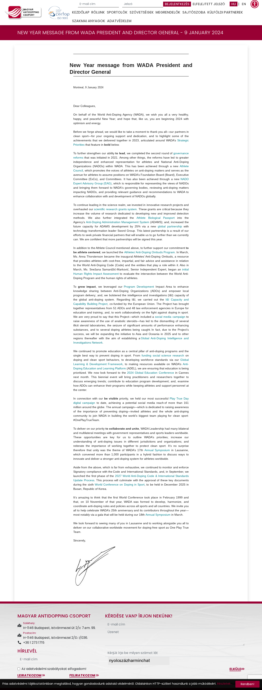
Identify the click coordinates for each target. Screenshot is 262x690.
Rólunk (98, 12)
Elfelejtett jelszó (209, 4)
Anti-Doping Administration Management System (117, 222)
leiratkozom (29, 675)
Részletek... (224, 684)
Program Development (139, 286)
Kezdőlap (80, 12)
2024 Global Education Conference (150, 372)
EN (244, 4)
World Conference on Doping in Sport (120, 484)
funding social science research (163, 355)
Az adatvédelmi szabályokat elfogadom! (53, 668)
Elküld (235, 669)
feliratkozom (82, 675)
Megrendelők (168, 12)
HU (233, 4)
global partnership (170, 226)
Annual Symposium (157, 450)
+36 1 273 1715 (33, 642)
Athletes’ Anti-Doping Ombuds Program (149, 252)
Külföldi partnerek (225, 12)
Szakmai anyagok (88, 20)
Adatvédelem (119, 20)
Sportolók (117, 12)
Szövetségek (142, 12)
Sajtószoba (194, 12)
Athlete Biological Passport (156, 217)
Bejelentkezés (177, 4)
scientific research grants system (115, 209)
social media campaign (170, 316)
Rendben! (247, 684)
